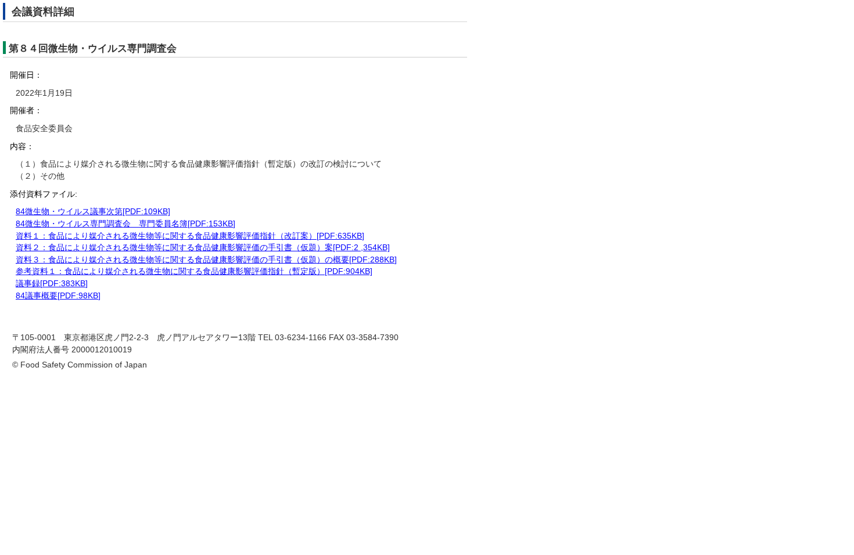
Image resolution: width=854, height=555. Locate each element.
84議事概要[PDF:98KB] (58, 295)
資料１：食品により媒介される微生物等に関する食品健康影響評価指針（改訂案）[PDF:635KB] (190, 236)
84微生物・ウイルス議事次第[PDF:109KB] (93, 211)
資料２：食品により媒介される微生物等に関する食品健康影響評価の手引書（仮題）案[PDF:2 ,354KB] (203, 247)
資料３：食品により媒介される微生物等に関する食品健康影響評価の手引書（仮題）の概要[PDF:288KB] (206, 259)
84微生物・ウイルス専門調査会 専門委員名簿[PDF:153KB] (125, 223)
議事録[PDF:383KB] (52, 283)
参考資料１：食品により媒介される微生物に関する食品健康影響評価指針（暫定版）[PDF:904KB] (194, 271)
